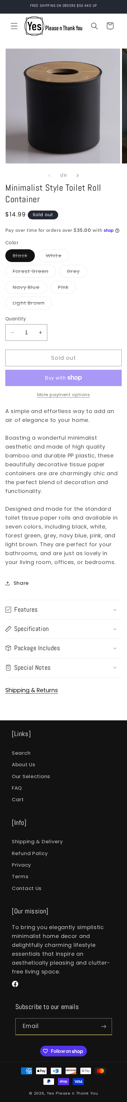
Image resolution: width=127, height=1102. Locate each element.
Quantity (15, 319)
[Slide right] (77, 175)
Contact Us (27, 888)
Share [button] (21, 583)
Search (21, 752)
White (57, 257)
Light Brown (32, 304)
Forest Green (34, 272)
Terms (20, 876)
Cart (18, 799)
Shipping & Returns (31, 690)
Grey (77, 272)
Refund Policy (30, 853)
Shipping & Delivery (37, 841)
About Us (23, 764)
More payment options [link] (63, 395)
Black (24, 257)
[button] (14, 26)
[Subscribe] (104, 1026)
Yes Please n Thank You (72, 1093)
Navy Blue (30, 288)
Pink (67, 288)
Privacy (21, 864)
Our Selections (31, 776)
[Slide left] (49, 175)
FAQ (17, 787)
